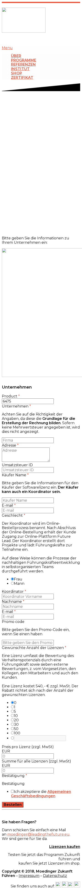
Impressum (29, 875)
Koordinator (14, 591)
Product (11, 396)
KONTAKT (30, 39)
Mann (19, 583)
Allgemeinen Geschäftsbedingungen (41, 793)
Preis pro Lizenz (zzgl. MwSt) (28, 747)
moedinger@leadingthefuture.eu (38, 834)
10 (16, 716)
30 (16, 724)
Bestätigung (14, 775)
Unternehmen (16, 406)
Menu (7, 48)
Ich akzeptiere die (41, 793)
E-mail (9, 505)
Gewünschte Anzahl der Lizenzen (34, 648)
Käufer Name (15, 475)
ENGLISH (54, 39)
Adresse (10, 445)
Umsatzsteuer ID (17, 465)
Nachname (13, 601)
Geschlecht (13, 515)
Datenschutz (55, 875)
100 (17, 733)
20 (16, 720)
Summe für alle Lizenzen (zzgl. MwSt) (36, 761)
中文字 (74, 39)
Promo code (13, 621)
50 (16, 729)
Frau (18, 579)
